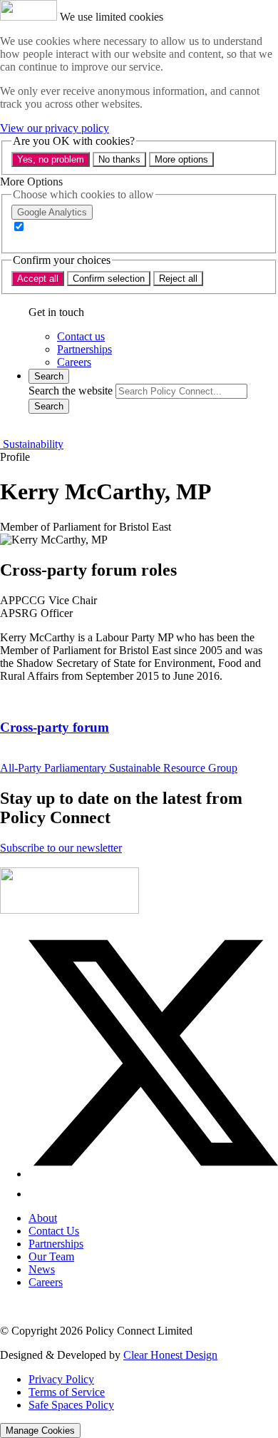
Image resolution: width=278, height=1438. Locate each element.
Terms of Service (67, 1392)
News (42, 1269)
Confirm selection (109, 278)
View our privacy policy (54, 128)
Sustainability (31, 444)
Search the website (71, 390)
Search (48, 406)
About (43, 1218)
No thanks (119, 159)
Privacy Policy (61, 1379)
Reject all (178, 278)
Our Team (51, 1256)
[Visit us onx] (153, 1174)
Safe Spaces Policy (71, 1405)
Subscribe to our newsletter (61, 848)
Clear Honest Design (170, 1355)
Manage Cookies (40, 1430)
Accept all (37, 278)
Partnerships (56, 1244)
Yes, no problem (50, 159)
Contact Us (54, 1231)
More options (181, 159)
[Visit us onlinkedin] (37, 1194)
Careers (46, 1282)
